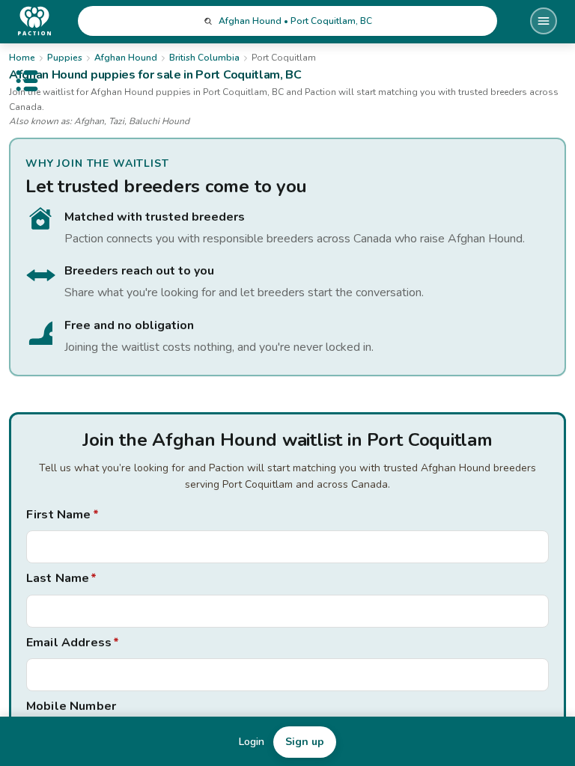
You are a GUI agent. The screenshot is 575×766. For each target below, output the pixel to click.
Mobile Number (71, 706)
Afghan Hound (125, 58)
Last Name (61, 578)
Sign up (304, 742)
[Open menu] (543, 20)
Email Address (72, 642)
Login (251, 742)
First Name (62, 514)
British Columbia (204, 58)
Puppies (64, 58)
